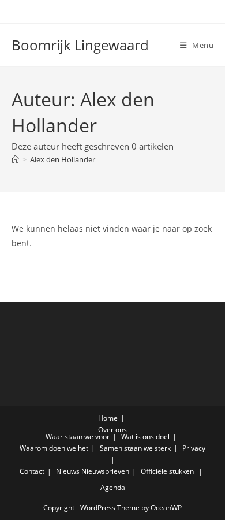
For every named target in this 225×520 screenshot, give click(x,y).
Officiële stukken (167, 471)
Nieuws (68, 471)
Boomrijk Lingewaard (80, 44)
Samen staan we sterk (135, 448)
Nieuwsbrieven (105, 471)
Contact (32, 471)
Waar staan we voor (78, 436)
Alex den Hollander (62, 159)
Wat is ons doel (145, 436)
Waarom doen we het (54, 448)
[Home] (15, 159)
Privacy (193, 448)
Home (108, 418)
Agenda (112, 487)
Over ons (112, 429)
